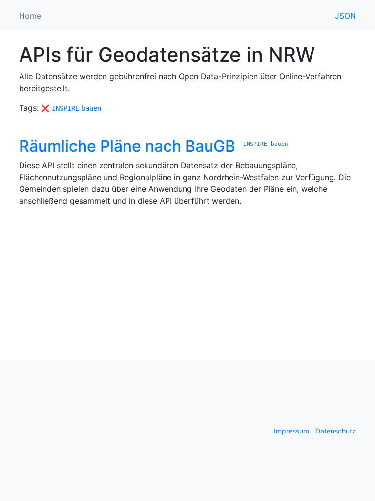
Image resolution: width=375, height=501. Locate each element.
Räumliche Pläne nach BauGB (127, 146)
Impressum (291, 431)
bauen (91, 108)
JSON (345, 16)
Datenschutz (335, 431)
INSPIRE (65, 108)
